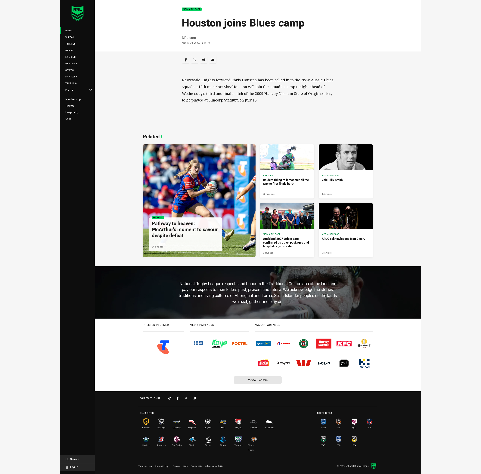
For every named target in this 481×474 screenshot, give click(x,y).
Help (185, 466)
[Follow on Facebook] (177, 398)
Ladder (70, 56)
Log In (74, 467)
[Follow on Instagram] (194, 398)
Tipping (71, 83)
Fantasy (71, 76)
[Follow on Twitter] (186, 398)
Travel (70, 43)
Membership (73, 99)
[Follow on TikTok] (169, 398)
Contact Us (196, 466)
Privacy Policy (161, 466)
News (69, 30)
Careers (176, 466)
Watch (70, 37)
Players (71, 63)
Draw (69, 50)
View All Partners (258, 380)
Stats (69, 70)
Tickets (70, 106)
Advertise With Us (214, 466)
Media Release (191, 9)
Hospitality (72, 112)
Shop (68, 118)
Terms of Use (145, 466)
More (69, 89)
